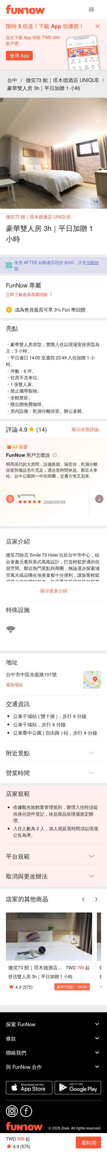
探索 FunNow (20, 1024)
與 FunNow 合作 (24, 1066)
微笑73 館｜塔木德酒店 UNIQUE (62, 79)
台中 (12, 79)
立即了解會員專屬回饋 (27, 294)
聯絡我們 (16, 1052)
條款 (11, 1038)
